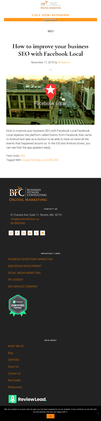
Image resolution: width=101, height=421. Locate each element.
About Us (13, 366)
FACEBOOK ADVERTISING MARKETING (30, 259)
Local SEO (47, 160)
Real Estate (14, 380)
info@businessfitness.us (24, 219)
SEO (23, 155)
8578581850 (17, 223)
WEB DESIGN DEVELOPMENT (25, 266)
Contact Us (14, 373)
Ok (50, 416)
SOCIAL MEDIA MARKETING (24, 272)
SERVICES (13, 359)
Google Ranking (31, 160)
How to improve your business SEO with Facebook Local (50, 50)
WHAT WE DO (16, 346)
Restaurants (15, 387)
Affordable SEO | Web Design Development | (50, 4)
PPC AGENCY (15, 279)
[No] (97, 413)
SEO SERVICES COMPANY (23, 286)
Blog (10, 353)
